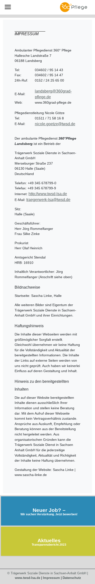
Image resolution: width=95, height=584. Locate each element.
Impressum (51, 578)
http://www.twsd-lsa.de (47, 194)
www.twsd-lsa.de (27, 578)
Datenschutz (72, 578)
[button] (8, 7)
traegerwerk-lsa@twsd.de (48, 200)
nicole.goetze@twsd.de (55, 124)
